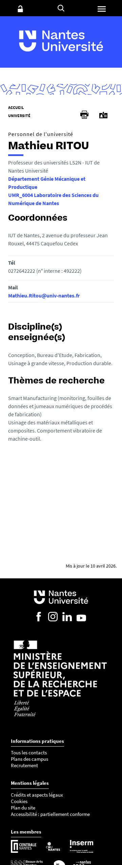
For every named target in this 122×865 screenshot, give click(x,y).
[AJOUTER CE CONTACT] (103, 115)
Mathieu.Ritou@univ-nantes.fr (44, 295)
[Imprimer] (84, 115)
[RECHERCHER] (61, 8)
